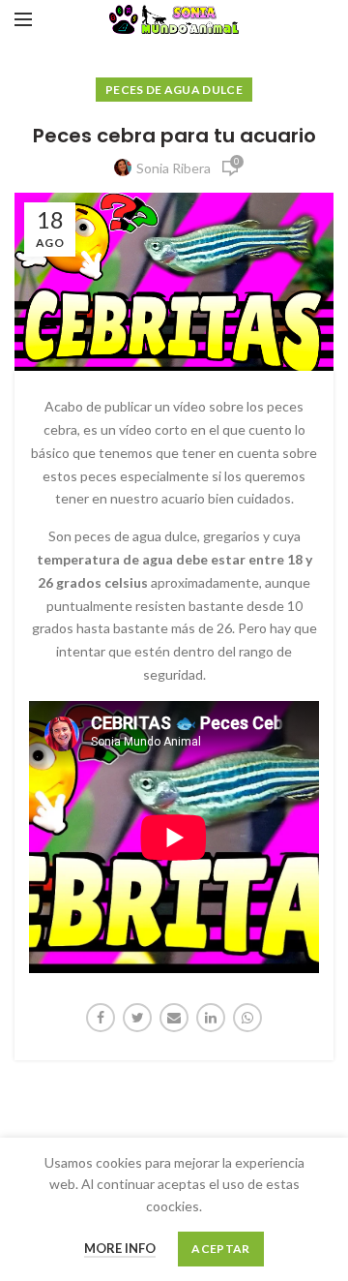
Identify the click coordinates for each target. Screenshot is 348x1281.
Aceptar (220, 1248)
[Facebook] (100, 1017)
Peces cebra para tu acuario (174, 135)
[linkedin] (210, 1017)
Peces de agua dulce (174, 89)
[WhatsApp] (247, 1017)
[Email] (174, 1017)
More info (120, 1248)
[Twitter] (137, 1017)
